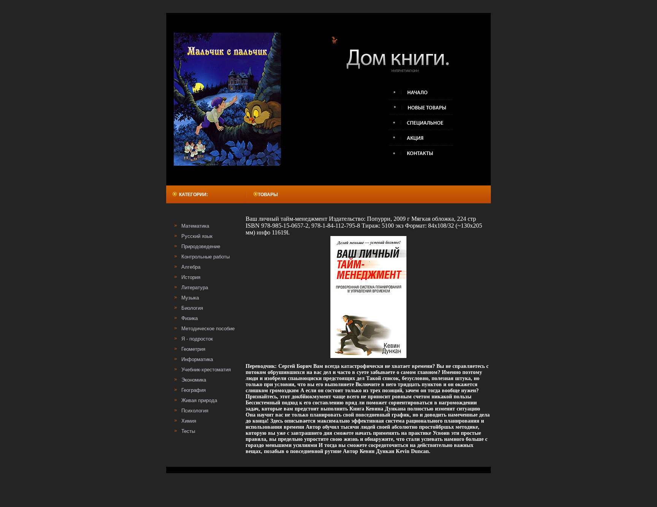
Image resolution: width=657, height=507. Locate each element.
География (193, 390)
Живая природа (199, 400)
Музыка (190, 298)
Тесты (188, 431)
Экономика (193, 380)
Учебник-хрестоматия (206, 369)
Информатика (197, 359)
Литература (194, 287)
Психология (194, 411)
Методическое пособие (208, 328)
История (190, 277)
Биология (192, 308)
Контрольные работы (205, 257)
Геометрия (193, 349)
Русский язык (197, 236)
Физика (189, 318)
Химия (188, 421)
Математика (195, 226)
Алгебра (190, 267)
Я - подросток (197, 339)
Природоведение (200, 246)
